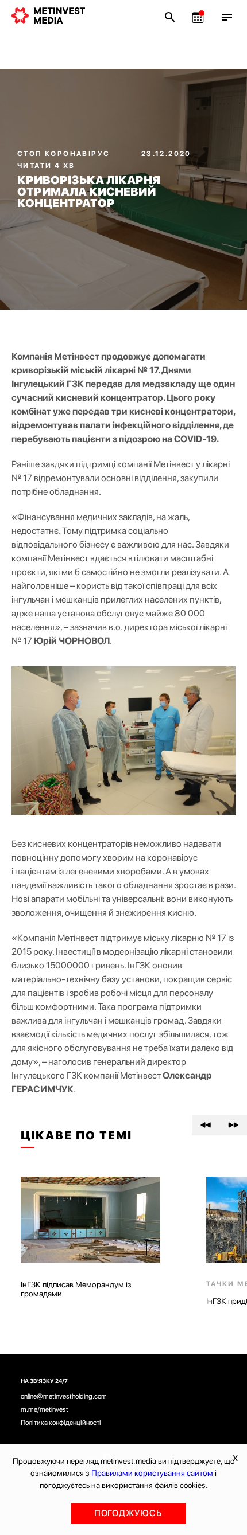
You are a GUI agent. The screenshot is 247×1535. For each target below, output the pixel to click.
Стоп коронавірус (65, 154)
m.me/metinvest (44, 1409)
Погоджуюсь (128, 1513)
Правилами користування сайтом (152, 1473)
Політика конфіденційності (61, 1423)
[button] (205, 1125)
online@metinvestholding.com (64, 1396)
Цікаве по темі (76, 1135)
